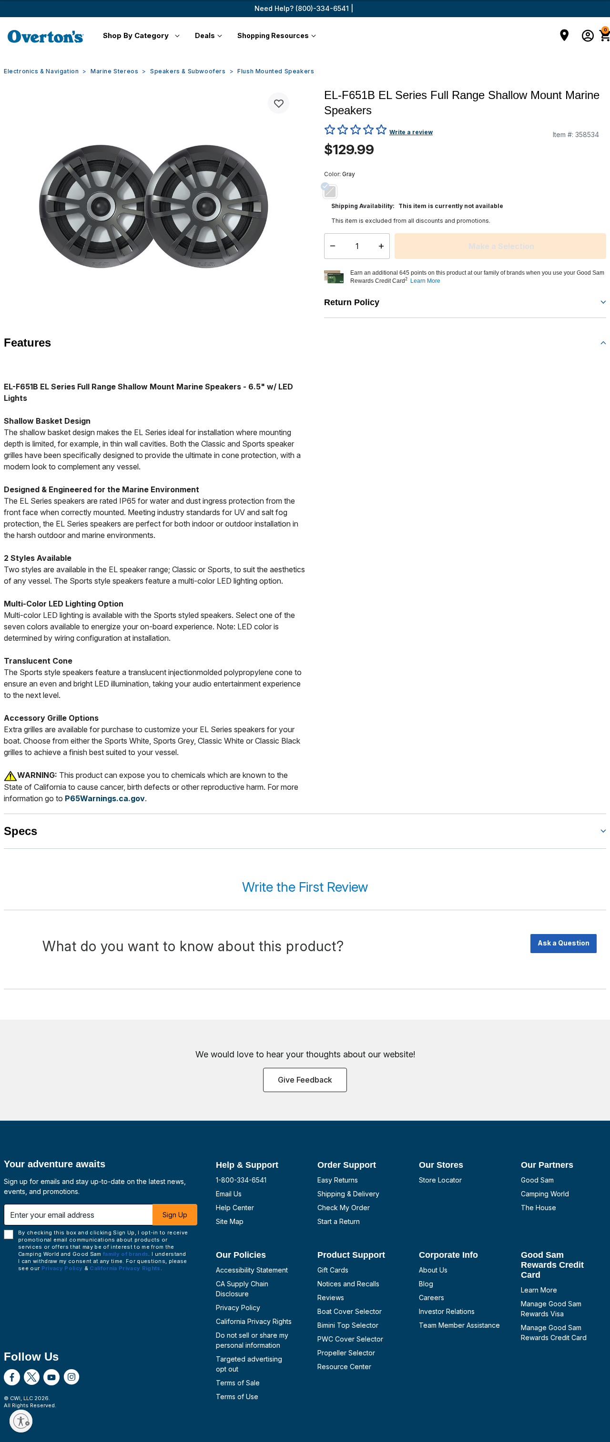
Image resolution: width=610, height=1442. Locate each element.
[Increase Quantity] (383, 246)
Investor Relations (447, 1311)
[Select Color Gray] (333, 191)
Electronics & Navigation (41, 71)
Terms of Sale (238, 1383)
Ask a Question (564, 943)
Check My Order (343, 1207)
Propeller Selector (346, 1353)
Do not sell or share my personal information (252, 1340)
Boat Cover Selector (349, 1311)
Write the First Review (305, 887)
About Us (433, 1270)
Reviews (330, 1297)
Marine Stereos (114, 71)
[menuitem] (139, 36)
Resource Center (344, 1366)
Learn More (539, 1290)
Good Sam (537, 1180)
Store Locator (440, 1180)
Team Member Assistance (459, 1325)
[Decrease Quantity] (330, 246)
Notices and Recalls (348, 1284)
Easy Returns (337, 1180)
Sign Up (175, 1215)
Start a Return (338, 1221)
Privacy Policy (238, 1307)
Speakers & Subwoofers (188, 71)
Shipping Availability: (363, 205)
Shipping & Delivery (348, 1194)
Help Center (235, 1207)
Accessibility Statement (252, 1270)
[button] (139, 36)
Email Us (229, 1194)
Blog (426, 1284)
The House (538, 1207)
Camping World (545, 1194)
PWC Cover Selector (350, 1339)
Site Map (230, 1221)
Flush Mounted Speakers (275, 71)
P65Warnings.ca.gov (105, 798)
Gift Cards (332, 1270)
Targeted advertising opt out (249, 1364)
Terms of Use (237, 1396)
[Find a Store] (564, 36)
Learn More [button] (425, 281)
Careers (431, 1297)
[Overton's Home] (46, 36)
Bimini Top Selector (347, 1325)
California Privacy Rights (254, 1321)
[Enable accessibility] (21, 1421)
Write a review (411, 132)
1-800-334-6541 (241, 1180)
